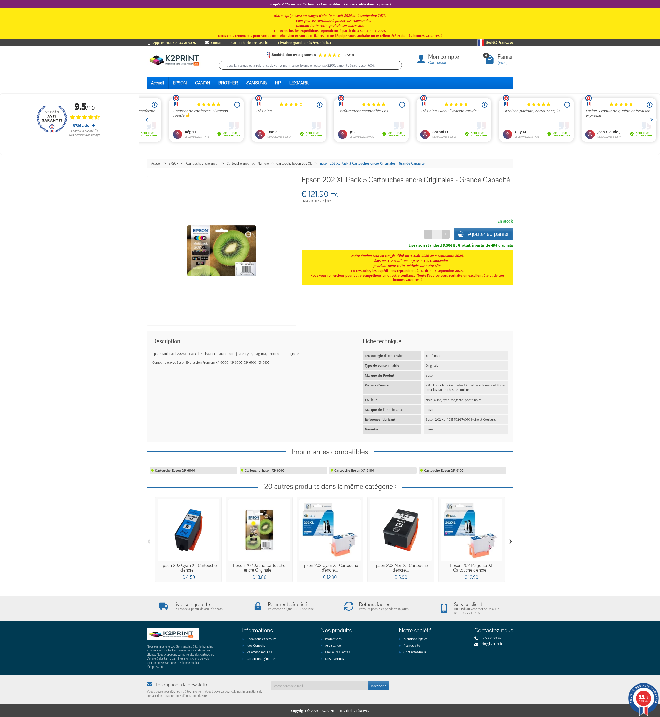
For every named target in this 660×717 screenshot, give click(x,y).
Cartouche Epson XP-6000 (175, 470)
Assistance (333, 645)
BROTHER (228, 83)
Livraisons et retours (261, 639)
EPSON (180, 83)
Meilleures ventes (337, 652)
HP (278, 83)
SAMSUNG (256, 83)
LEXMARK (298, 83)
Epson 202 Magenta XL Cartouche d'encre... (471, 568)
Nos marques (334, 658)
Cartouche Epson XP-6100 (354, 470)
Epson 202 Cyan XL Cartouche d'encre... (188, 568)
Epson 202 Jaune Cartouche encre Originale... (259, 568)
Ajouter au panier (488, 234)
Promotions (333, 639)
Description (166, 341)
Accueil (157, 83)
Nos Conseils (256, 645)
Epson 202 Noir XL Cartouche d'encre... (401, 568)
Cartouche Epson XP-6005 (265, 470)
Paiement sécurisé (259, 652)
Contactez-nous (414, 652)
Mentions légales (415, 639)
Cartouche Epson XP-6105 (444, 470)
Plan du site (411, 645)
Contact (217, 42)
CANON (202, 83)
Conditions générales (261, 658)
